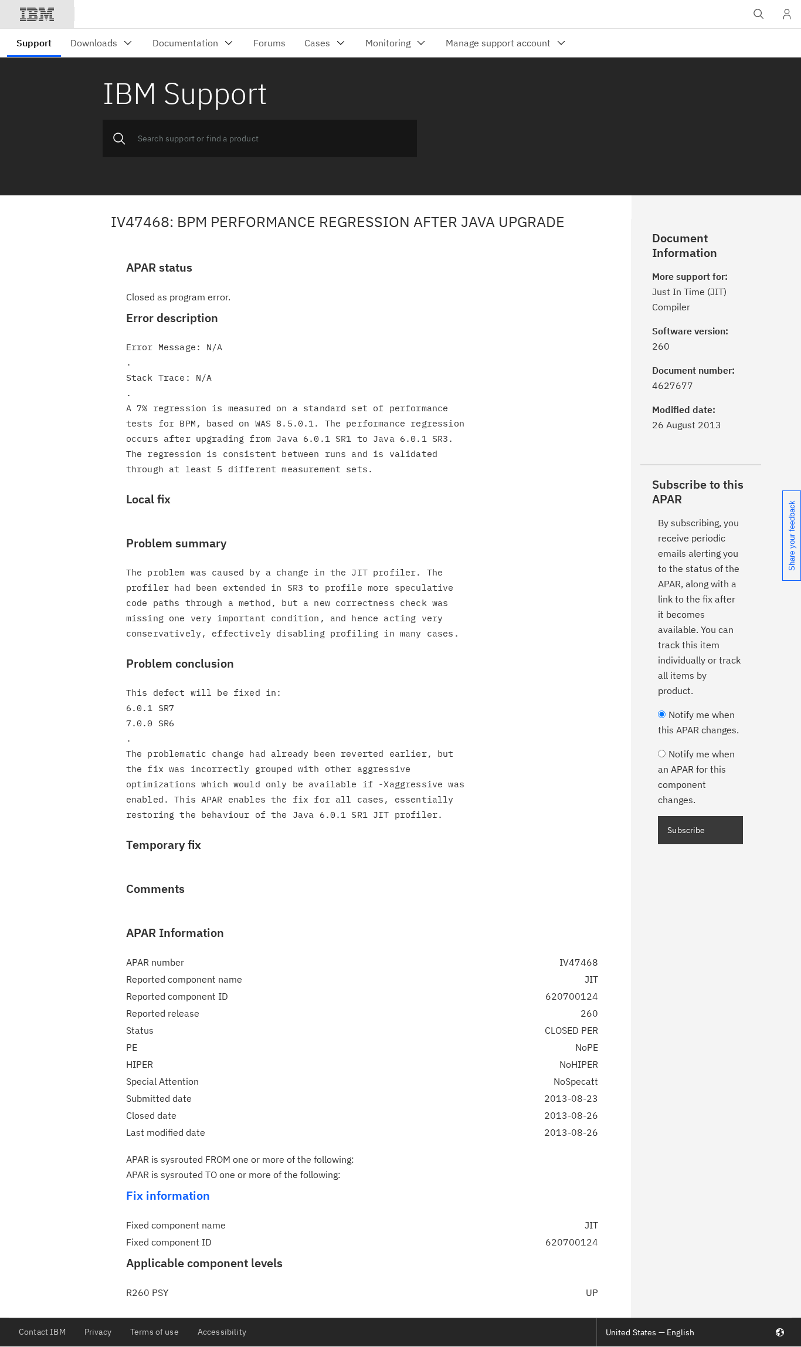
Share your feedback (792, 535)
